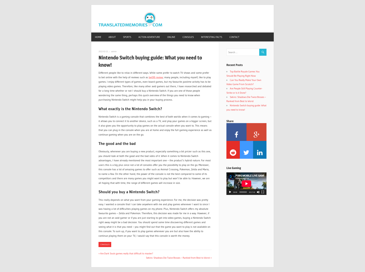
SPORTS (127, 36)
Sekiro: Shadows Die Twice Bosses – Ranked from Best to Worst (178, 257)
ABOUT (112, 36)
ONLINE (171, 36)
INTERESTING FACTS (211, 36)
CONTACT (234, 36)
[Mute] (258, 192)
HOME (98, 36)
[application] (246, 183)
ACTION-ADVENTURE (149, 36)
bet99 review (156, 77)
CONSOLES (188, 36)
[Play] (230, 192)
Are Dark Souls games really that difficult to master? (126, 253)
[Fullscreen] (262, 192)
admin (114, 51)
